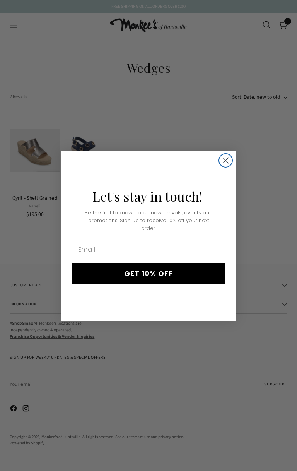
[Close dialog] (225, 160)
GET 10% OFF (148, 273)
